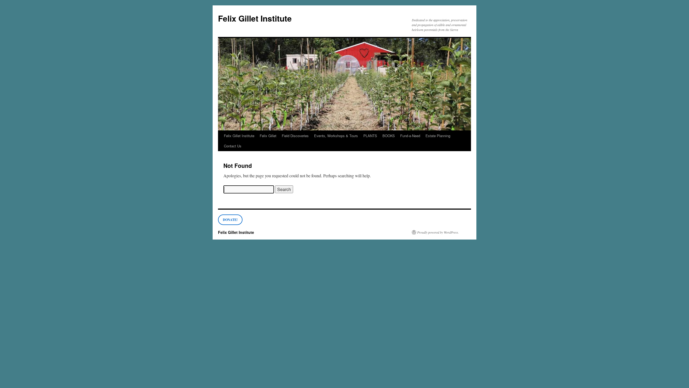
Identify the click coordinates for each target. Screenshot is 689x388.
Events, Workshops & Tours (336, 135)
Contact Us (232, 145)
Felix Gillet (268, 135)
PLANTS (370, 135)
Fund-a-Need (410, 135)
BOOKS (388, 135)
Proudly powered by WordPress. (438, 232)
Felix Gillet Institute (255, 18)
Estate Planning (438, 135)
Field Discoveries (295, 135)
